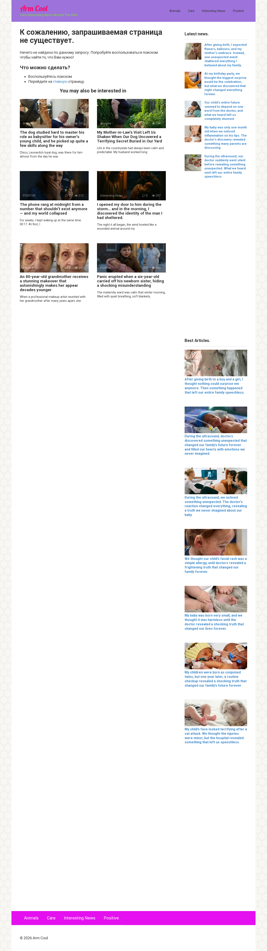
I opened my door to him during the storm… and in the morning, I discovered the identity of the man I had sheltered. (129, 211)
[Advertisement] (216, 260)
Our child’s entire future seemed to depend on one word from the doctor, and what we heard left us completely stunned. (223, 111)
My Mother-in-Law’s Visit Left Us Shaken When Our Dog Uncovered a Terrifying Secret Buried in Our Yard (129, 136)
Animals (174, 11)
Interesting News (213, 11)
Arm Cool (33, 8)
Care (191, 11)
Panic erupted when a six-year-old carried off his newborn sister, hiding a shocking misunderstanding (130, 281)
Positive (238, 11)
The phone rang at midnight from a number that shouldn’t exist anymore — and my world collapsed (53, 209)
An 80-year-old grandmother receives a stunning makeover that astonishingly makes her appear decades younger (54, 283)
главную (60, 81)
